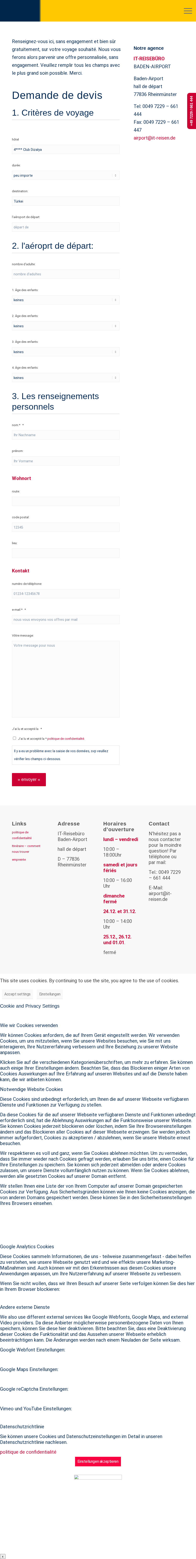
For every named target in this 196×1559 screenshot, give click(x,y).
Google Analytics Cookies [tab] (27, 1246)
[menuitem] (185, 11)
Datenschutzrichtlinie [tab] (22, 1426)
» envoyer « (29, 779)
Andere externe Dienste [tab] (25, 1307)
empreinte (19, 859)
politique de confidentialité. (66, 738)
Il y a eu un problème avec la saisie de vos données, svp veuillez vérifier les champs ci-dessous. (61, 755)
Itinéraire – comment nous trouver (26, 848)
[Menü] (185, 11)
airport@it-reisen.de (154, 138)
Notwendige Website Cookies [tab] (31, 1089)
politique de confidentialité (22, 835)
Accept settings (17, 994)
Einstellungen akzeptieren (97, 1461)
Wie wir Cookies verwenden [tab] (29, 1025)
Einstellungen (49, 994)
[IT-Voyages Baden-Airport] (40, 11)
